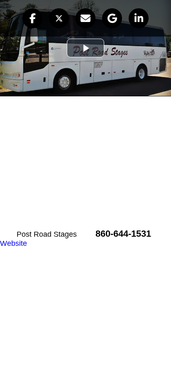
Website (13, 243)
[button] (32, 18)
